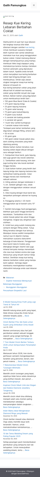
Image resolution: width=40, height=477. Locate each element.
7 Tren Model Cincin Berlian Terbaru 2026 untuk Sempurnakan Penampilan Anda (19, 345)
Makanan (10, 278)
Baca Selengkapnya (23, 339)
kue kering (29, 47)
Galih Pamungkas (14, 5)
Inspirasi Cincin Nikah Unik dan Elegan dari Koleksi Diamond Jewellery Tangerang (19, 388)
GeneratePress (23, 474)
